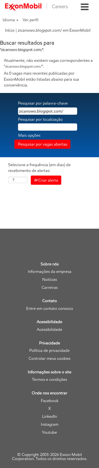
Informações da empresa (49, 271)
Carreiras (50, 287)
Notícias (49, 279)
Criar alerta (47, 180)
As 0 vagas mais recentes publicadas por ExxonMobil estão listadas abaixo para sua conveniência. (41, 79)
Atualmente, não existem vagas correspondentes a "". (48, 63)
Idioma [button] (9, 19)
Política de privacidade (49, 350)
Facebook (49, 400)
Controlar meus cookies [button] (49, 358)
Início (9, 30)
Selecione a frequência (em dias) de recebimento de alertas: (39, 167)
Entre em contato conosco (49, 308)
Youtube (49, 432)
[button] (84, 7)
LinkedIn (49, 416)
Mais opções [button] (29, 135)
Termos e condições (49, 379)
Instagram (49, 424)
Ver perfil (30, 19)
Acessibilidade (49, 329)
